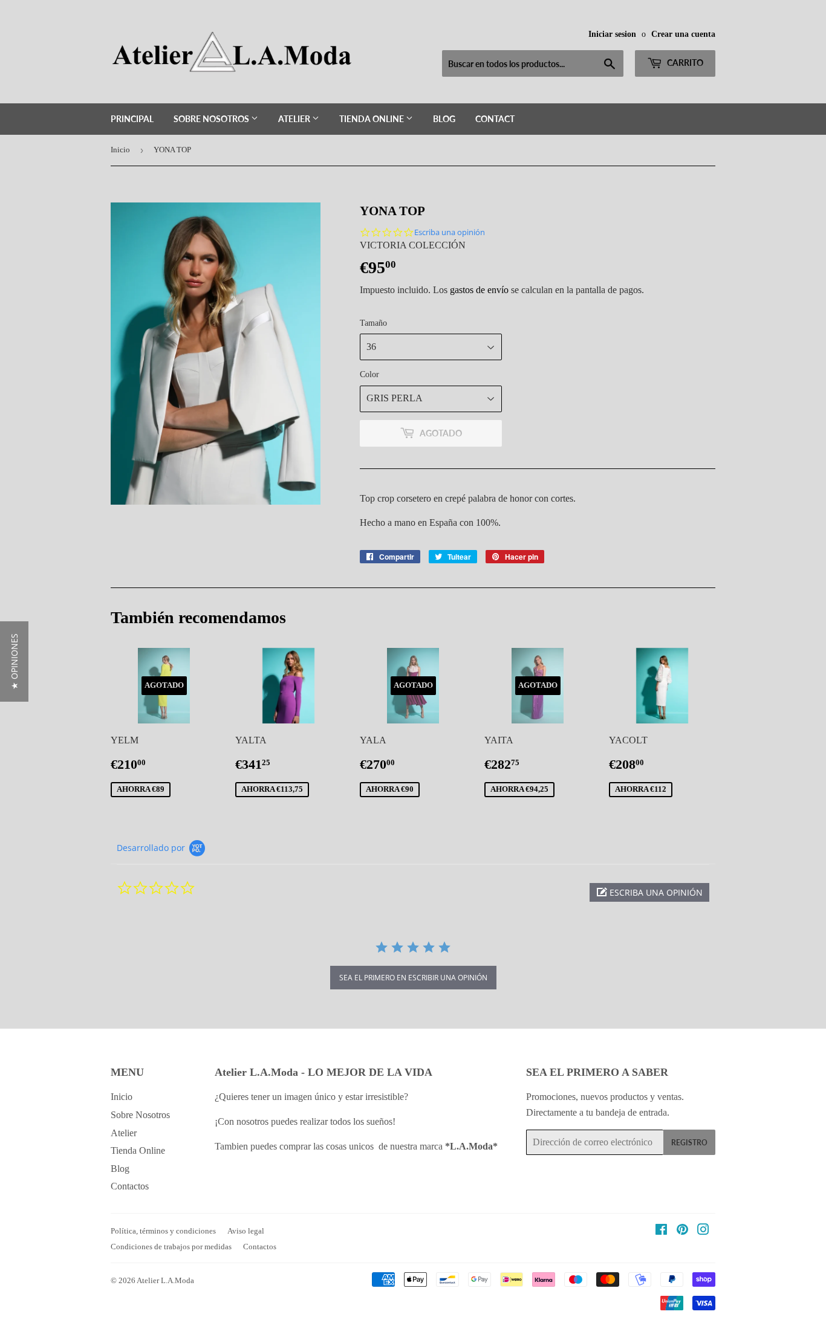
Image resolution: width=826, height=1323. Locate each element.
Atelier (295, 119)
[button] (649, 892)
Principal (132, 119)
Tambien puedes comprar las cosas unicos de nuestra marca (356, 1146)
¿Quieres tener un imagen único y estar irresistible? (313, 1097)
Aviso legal (245, 1230)
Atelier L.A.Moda (165, 1280)
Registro (689, 1142)
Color (369, 374)
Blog (444, 119)
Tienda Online (372, 119)
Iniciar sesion (612, 34)
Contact (495, 119)
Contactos (130, 1186)
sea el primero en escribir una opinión (413, 977)
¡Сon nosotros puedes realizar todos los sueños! (306, 1121)
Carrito (684, 62)
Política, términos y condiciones (163, 1230)
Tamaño (373, 323)
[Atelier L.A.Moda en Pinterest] (682, 1231)
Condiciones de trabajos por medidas (171, 1246)
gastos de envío (479, 290)
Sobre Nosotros (212, 119)
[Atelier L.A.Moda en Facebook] (661, 1231)
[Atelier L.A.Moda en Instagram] (703, 1231)
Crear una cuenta (683, 34)
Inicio (120, 149)
